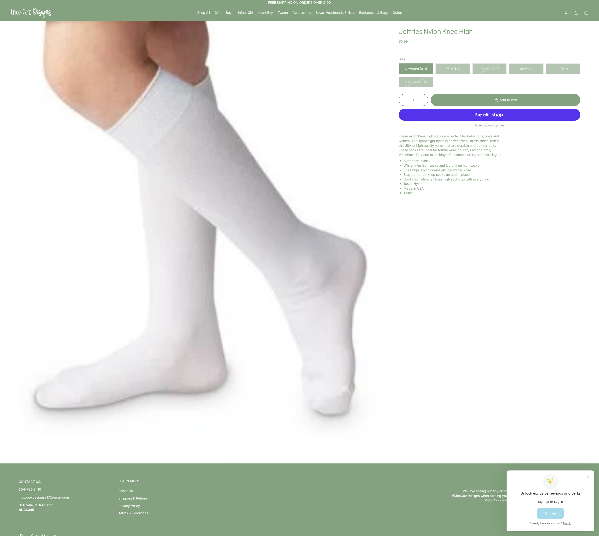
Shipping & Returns (133, 498)
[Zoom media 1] (203, 242)
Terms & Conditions (133, 513)
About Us (125, 491)
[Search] (566, 12)
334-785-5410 (30, 489)
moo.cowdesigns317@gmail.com (44, 497)
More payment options (489, 125)
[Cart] (586, 12)
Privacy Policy (129, 506)
